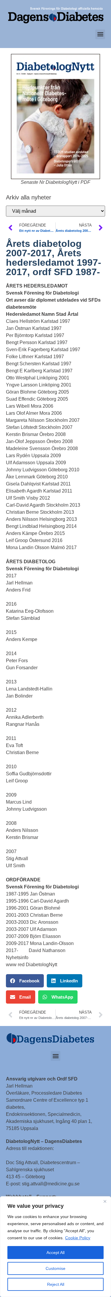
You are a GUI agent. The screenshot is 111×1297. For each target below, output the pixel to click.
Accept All (55, 1252)
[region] (55, 1246)
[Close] (104, 1201)
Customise (55, 1268)
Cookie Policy (77, 1237)
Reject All (55, 1284)
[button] (100, 34)
